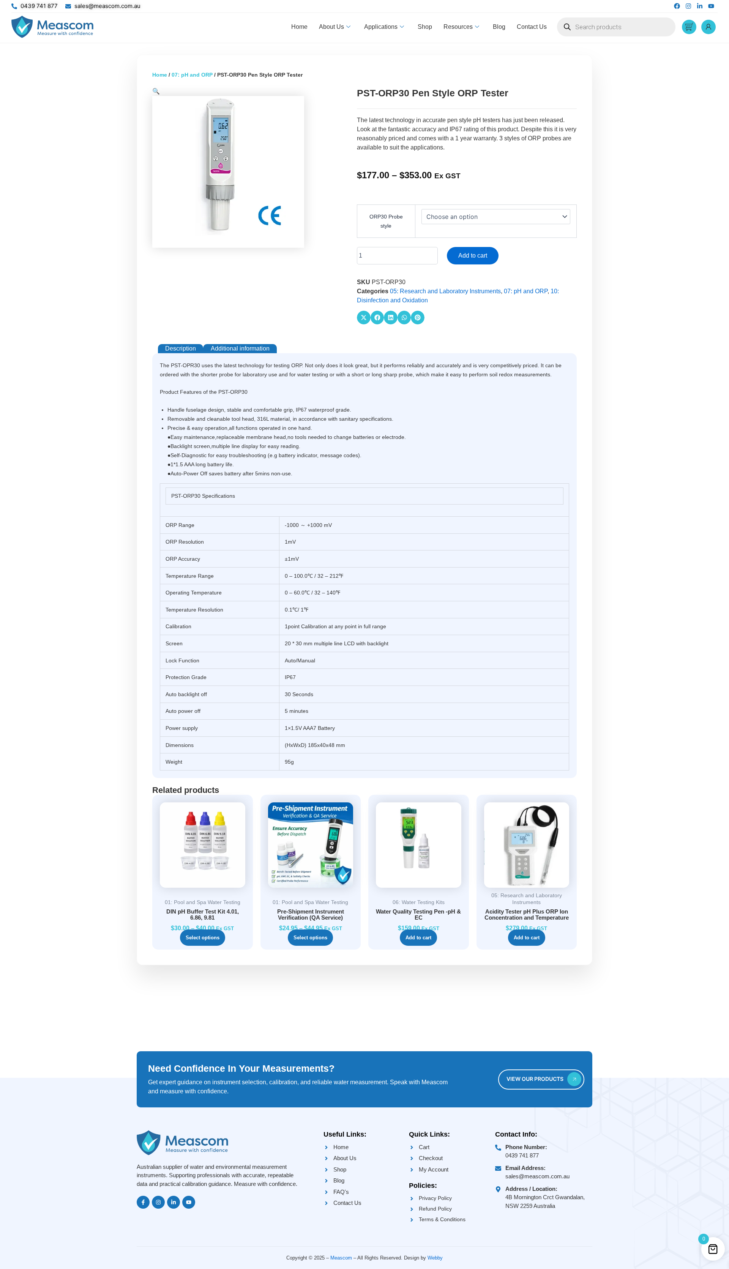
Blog (499, 27)
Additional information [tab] (240, 348)
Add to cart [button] (418, 937)
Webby (435, 1258)
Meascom (341, 1258)
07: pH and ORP (192, 75)
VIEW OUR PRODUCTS (535, 1079)
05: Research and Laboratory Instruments (445, 291)
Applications (381, 27)
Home (299, 27)
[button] (156, 91)
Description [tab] (180, 348)
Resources (458, 27)
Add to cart (472, 255)
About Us (331, 27)
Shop (425, 27)
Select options (202, 937)
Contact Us (532, 27)
